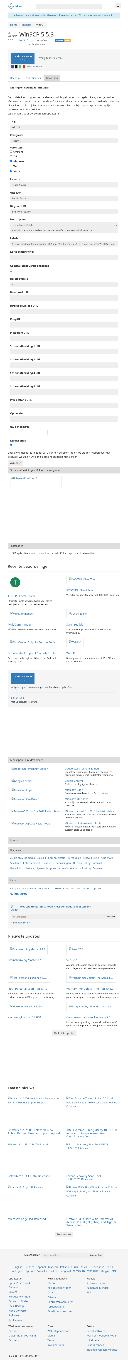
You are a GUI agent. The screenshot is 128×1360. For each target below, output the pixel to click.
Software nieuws (96, 1283)
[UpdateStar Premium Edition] (30, 768)
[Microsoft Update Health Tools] (32, 823)
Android (17, 151)
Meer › (14, 840)
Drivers (12, 1292)
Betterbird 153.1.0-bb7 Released (29, 1176)
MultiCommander (19, 624)
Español (41, 1267)
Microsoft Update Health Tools (83, 823)
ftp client (75, 888)
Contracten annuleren (60, 1302)
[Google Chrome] (23, 781)
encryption (15, 888)
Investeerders (55, 1345)
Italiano (64, 1267)
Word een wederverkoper (101, 1335)
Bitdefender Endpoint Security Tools (31, 653)
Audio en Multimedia (22, 858)
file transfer (44, 888)
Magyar (105, 1271)
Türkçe (53, 1271)
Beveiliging (16, 868)
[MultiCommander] (22, 613)
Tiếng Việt (65, 1271)
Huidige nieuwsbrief (21, 922)
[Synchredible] (78, 613)
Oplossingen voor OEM (22, 1335)
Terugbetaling (55, 1306)
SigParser (14, 1315)
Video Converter (18, 1310)
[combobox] (66, 6)
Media (51, 1335)
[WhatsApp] (20, 66)
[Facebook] (12, 66)
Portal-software (95, 1331)
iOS (14, 156)
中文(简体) (79, 1271)
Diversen (98, 868)
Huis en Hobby (81, 863)
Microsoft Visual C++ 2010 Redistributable (89, 811)
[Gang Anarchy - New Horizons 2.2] (90, 1006)
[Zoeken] (99, 6)
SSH (99, 888)
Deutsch (29, 1267)
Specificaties (33, 78)
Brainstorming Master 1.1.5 (26, 960)
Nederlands (97, 1267)
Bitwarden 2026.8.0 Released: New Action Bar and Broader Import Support (34, 1131)
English (18, 1267)
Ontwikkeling (91, 858)
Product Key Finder (19, 1296)
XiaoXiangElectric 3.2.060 (24, 1017)
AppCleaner (15, 1320)
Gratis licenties (95, 1345)
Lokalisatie (92, 1340)
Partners (13, 1340)
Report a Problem (34, 66)
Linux (16, 171)
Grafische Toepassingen (56, 863)
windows (18, 893)
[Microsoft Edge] (22, 790)
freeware (58, 888)
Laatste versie (23, 58)
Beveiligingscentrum (59, 1311)
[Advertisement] (64, 518)
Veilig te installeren (50, 58)
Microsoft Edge (74, 790)
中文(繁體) (92, 1271)
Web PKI (71, 653)
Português (17, 1271)
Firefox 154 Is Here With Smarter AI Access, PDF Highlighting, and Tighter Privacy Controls (91, 1222)
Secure (86, 888)
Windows (18, 161)
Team (50, 1340)
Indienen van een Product (101, 1349)
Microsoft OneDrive (76, 799)
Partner (12, 1331)
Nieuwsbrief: (32, 1255)
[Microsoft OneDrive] (25, 799)
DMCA (51, 1283)
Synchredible (74, 624)
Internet (97, 863)
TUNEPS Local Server (21, 596)
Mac (15, 166)
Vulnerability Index (97, 1288)
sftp (94, 888)
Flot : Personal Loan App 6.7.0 (27, 989)
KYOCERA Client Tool (80, 590)
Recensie (15, 78)
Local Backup (16, 1306)
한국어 (84, 1267)
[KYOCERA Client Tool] (82, 579)
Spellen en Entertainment (25, 863)
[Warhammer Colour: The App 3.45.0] (91, 977)
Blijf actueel (18, 697)
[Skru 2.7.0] (76, 949)
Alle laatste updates (64, 1033)
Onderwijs (107, 858)
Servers (29, 868)
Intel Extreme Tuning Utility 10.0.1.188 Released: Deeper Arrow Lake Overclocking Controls (91, 1133)
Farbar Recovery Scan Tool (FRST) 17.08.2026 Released (87, 1177)
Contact (52, 1292)
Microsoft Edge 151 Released (27, 1219)
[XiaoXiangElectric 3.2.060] (26, 1006)
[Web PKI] (75, 642)
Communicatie (56, 858)
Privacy (51, 1297)
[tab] (16, 78)
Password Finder (18, 1301)
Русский (30, 1271)
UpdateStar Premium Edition (82, 768)
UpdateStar (42, 553)
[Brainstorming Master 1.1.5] (27, 949)
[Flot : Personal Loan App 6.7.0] (28, 977)
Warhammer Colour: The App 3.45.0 (89, 989)
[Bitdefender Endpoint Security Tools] (32, 642)
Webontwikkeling (80, 868)
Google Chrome (74, 781)
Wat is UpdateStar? (58, 1331)
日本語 (75, 1267)
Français (53, 1267)
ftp (67, 888)
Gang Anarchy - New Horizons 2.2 (88, 1017)
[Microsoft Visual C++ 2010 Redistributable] (37, 811)
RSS (88, 1292)
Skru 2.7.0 (72, 960)
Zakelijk (41, 858)
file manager (29, 888)
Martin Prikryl (26, 40)
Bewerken (52, 78)
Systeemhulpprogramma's (52, 868)
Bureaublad (74, 858)
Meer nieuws (64, 1234)
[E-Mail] (24, 66)
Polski (109, 1267)
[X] (16, 66)
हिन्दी (114, 1271)
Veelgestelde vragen (59, 1288)
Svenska (42, 1271)
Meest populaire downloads (26, 760)
